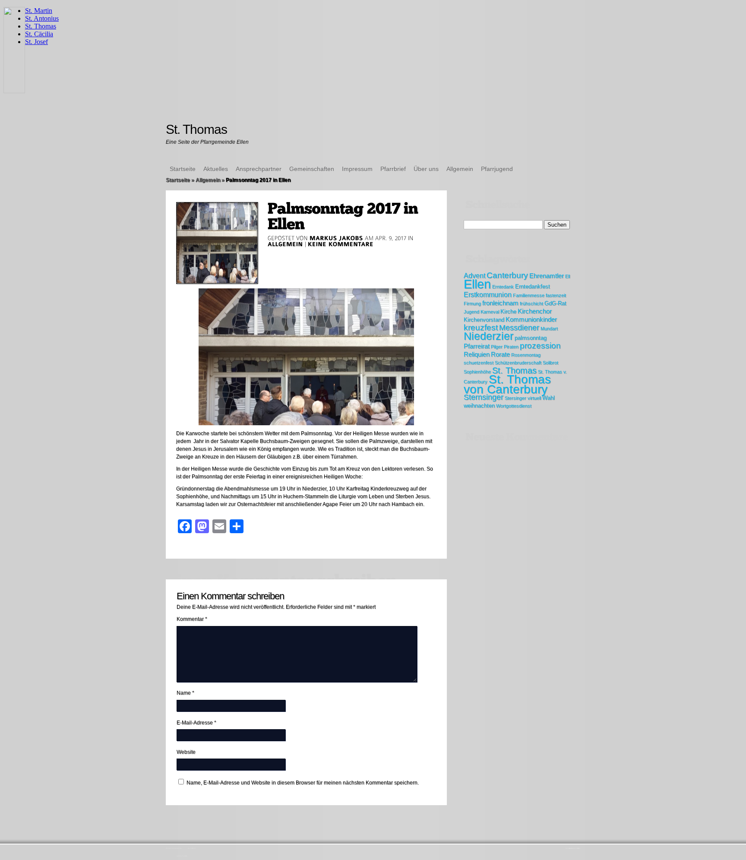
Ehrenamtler (546, 275)
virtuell (534, 398)
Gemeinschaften (311, 168)
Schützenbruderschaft (518, 362)
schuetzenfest (478, 362)
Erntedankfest (532, 286)
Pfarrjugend (497, 168)
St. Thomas (514, 370)
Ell (567, 276)
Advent (474, 275)
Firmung (472, 303)
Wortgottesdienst (513, 405)
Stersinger (515, 398)
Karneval (489, 311)
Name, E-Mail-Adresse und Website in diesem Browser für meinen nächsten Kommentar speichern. (302, 783)
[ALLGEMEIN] (285, 243)
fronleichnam (500, 303)
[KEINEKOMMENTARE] (341, 243)
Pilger (497, 346)
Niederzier (488, 336)
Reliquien (477, 354)
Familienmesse (528, 295)
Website (186, 752)
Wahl (548, 398)
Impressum (357, 168)
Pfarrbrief (393, 168)
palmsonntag (531, 338)
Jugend (471, 311)
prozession (540, 345)
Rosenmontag (526, 354)
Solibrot (550, 362)
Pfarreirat (477, 346)
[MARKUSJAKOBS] (336, 237)
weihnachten (479, 405)
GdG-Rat (555, 303)
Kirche (508, 311)
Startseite (183, 168)
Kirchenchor (535, 311)
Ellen (477, 284)
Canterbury (507, 275)
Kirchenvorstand (484, 319)
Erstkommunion (488, 294)
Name (185, 693)
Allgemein (459, 168)
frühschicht (531, 303)
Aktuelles (215, 168)
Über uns (426, 168)
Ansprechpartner (258, 168)
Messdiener (519, 327)
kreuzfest (481, 327)
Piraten (511, 346)
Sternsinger (483, 397)
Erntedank (503, 286)
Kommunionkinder (531, 319)
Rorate (500, 354)
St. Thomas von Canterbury (507, 384)
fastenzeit (556, 295)
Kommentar (192, 619)
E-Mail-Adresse (196, 723)
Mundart (549, 328)
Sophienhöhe (477, 371)
